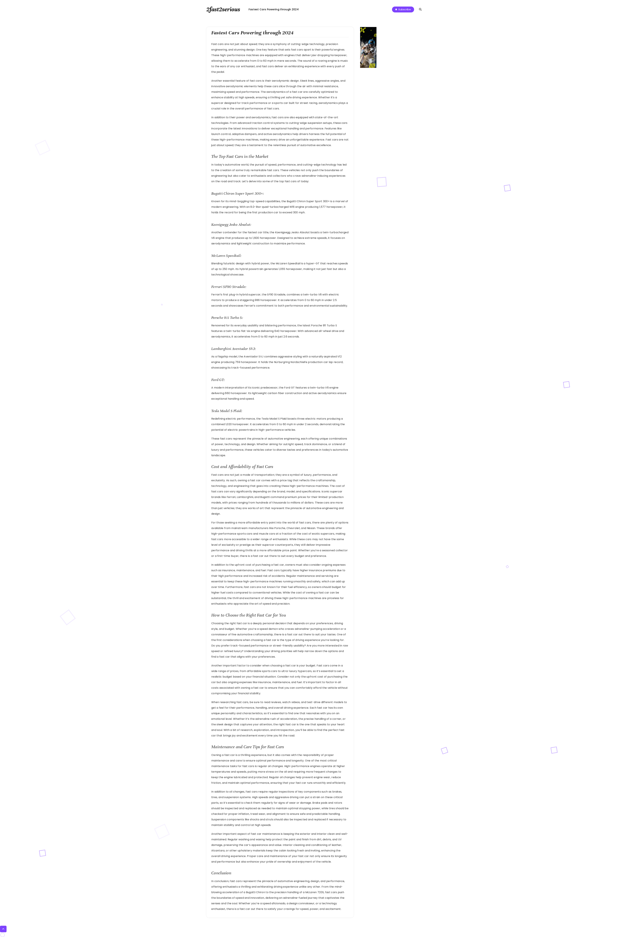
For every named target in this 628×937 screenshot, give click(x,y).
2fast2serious (223, 9)
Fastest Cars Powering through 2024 (274, 9)
